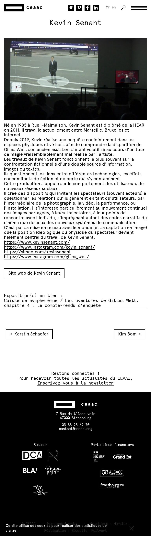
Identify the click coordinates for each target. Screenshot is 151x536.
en (114, 7)
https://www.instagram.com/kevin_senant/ (49, 247)
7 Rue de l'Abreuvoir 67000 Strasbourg (75, 416)
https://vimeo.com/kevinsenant (37, 252)
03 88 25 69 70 (75, 425)
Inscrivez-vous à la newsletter (75, 383)
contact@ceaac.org (75, 429)
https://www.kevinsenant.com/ (37, 242)
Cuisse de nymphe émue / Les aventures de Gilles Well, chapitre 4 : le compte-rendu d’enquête (71, 303)
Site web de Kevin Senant (34, 273)
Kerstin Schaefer (30, 334)
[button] (131, 528)
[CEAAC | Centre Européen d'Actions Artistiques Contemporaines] (23, 7)
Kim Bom (128, 334)
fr (108, 7)
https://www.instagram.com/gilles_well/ (46, 256)
